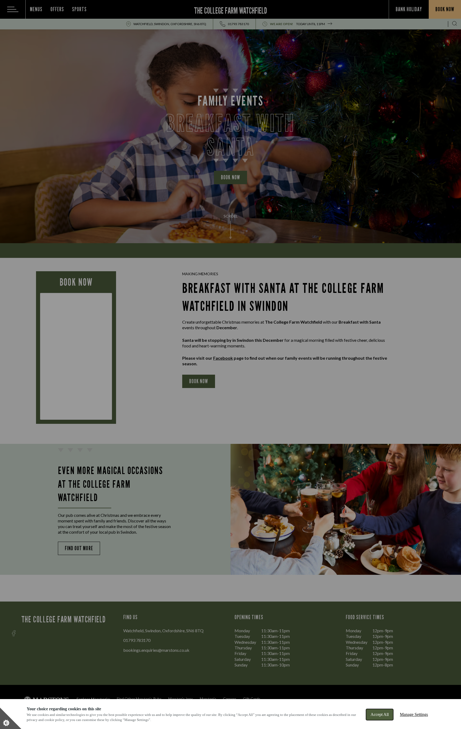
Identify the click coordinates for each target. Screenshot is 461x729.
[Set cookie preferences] (10, 718)
